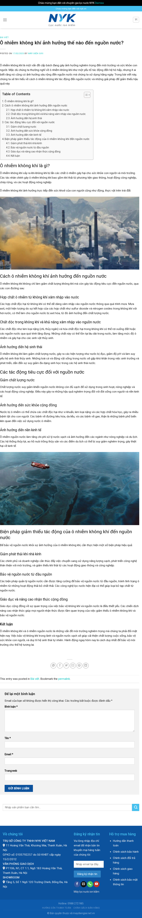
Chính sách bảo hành (126, 851)
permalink (64, 678)
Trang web (11, 770)
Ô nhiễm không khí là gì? (19, 101)
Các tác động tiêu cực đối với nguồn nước (30, 122)
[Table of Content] (87, 95)
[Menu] (5, 19)
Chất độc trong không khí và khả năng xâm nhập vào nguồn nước (48, 113)
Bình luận (11, 706)
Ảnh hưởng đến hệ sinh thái (26, 118)
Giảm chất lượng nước (23, 126)
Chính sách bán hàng (86, 908)
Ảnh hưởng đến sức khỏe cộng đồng (31, 130)
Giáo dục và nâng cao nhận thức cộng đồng (35, 151)
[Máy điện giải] (71, 20)
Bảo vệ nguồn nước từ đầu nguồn (30, 147)
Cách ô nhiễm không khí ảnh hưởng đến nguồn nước (36, 105)
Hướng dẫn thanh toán (56, 908)
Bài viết (4, 37)
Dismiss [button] (99, 2)
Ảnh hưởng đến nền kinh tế (26, 134)
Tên (8, 738)
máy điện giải (35, 53)
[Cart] (136, 20)
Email (9, 754)
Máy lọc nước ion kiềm (86, 891)
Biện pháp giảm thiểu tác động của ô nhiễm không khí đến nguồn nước (47, 139)
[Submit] (135, 807)
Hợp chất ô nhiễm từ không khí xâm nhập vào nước (40, 109)
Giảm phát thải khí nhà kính (26, 143)
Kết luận (15, 155)
